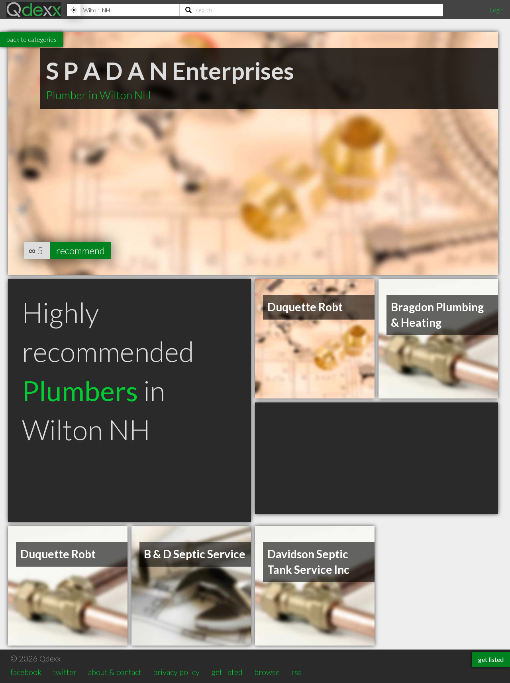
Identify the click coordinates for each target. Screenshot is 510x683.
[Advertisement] (376, 458)
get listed (227, 672)
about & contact (114, 672)
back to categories (31, 39)
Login (496, 10)
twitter (64, 672)
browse (267, 672)
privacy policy (176, 672)
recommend (80, 250)
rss (296, 672)
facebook (25, 672)
